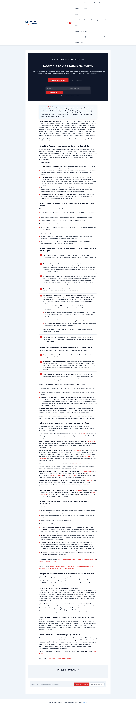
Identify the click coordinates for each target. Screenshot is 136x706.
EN (67, 22)
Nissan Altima (87, 456)
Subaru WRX (89, 480)
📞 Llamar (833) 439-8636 (58, 80)
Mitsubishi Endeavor (71, 475)
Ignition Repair (79, 42)
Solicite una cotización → (78, 80)
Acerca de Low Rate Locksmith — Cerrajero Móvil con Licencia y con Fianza (90, 5)
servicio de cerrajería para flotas (67, 559)
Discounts (84, 702)
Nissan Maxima (77, 450)
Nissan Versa (42, 458)
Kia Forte (83, 433)
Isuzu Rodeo (91, 441)
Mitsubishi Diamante (57, 475)
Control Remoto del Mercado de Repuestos (59, 658)
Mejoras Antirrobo (55, 566)
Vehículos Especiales (68, 568)
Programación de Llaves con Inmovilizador (73, 566)
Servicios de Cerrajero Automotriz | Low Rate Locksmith (90, 37)
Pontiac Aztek (87, 471)
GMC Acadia (78, 490)
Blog (76, 14)
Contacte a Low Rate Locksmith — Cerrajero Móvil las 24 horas (90, 22)
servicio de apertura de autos (47, 561)
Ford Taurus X (77, 464)
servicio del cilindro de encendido (86, 559)
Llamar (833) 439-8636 (81, 31)
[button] (108, 6)
